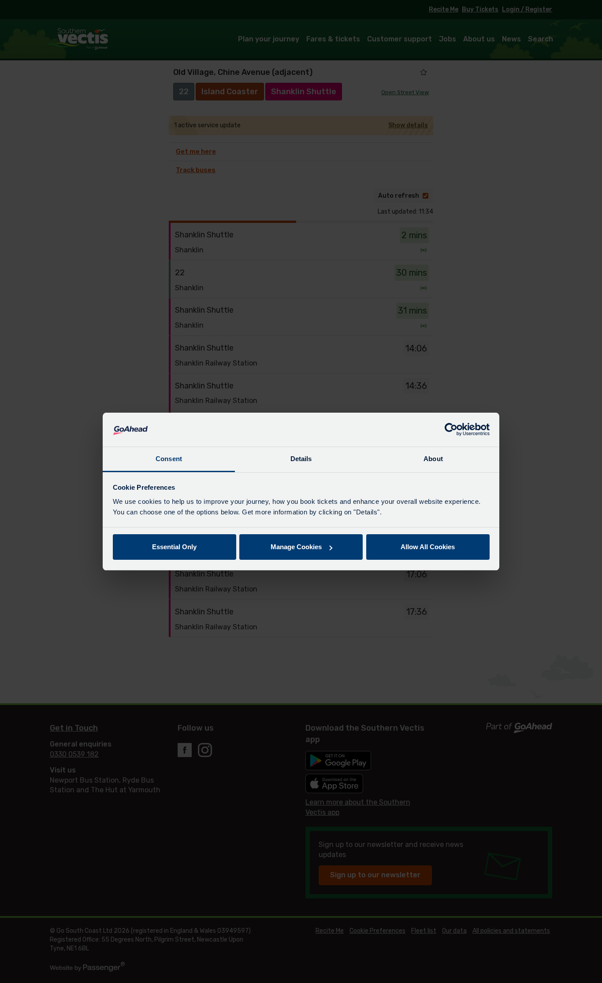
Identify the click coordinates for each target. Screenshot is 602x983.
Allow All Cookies (428, 547)
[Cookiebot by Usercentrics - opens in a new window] (451, 429)
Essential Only (174, 547)
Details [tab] (301, 458)
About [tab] (433, 458)
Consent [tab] (169, 458)
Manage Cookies (296, 547)
